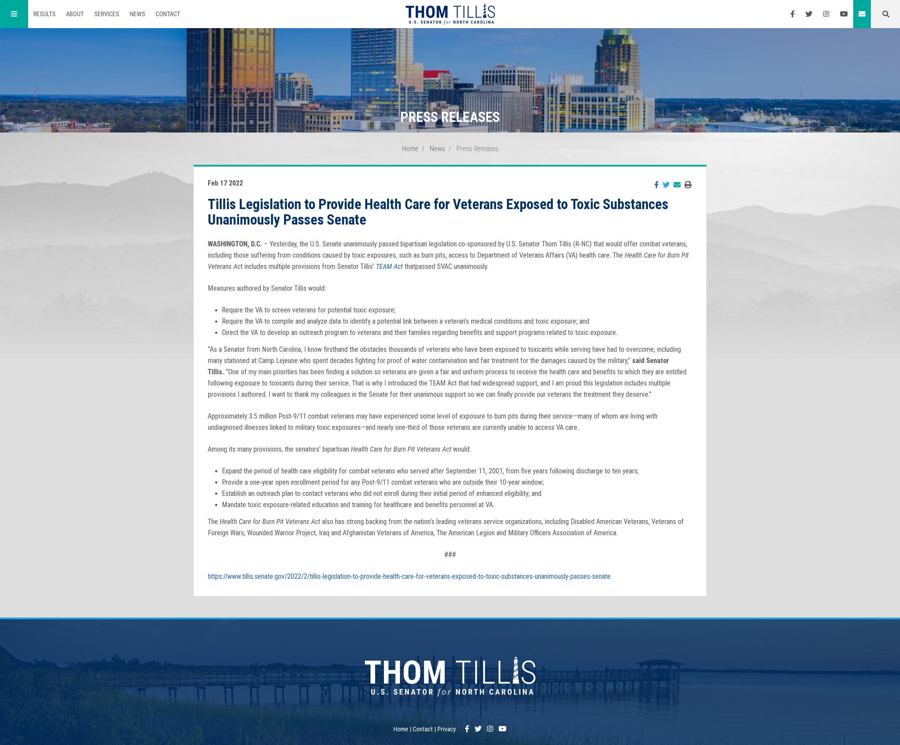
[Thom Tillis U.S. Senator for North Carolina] (450, 14)
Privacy (446, 729)
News (137, 14)
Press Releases (477, 148)
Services (106, 14)
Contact (168, 14)
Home (410, 148)
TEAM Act (389, 266)
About (75, 14)
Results (44, 14)
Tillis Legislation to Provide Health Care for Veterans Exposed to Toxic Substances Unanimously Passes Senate (438, 212)
